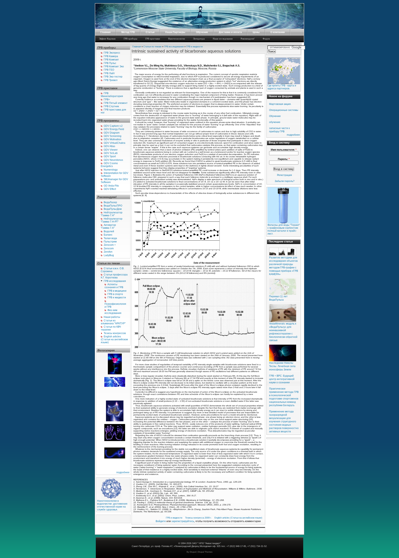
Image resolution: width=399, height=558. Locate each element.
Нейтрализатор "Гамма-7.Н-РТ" (111, 220)
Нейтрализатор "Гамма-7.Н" (111, 214)
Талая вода (110, 238)
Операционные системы (283, 110)
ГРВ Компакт (111, 59)
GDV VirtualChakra (114, 142)
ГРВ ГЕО (109, 69)
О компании (277, 32)
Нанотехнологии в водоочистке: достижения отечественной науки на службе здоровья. (112, 505)
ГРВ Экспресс (112, 52)
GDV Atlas (109, 146)
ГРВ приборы (130, 38)
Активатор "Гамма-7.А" (108, 226)
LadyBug (109, 255)
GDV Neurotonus (113, 160)
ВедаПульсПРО (113, 205)
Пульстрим (110, 241)
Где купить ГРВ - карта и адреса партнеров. (281, 87)
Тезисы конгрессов (115, 333)
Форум (266, 38)
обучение (274, 122)
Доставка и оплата (230, 32)
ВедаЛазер (110, 202)
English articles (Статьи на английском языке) (114, 339)
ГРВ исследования (115, 281)
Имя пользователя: (284, 149)
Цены (256, 32)
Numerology (111, 169)
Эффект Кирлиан (107, 38)
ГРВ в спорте (115, 294)
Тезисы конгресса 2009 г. (198, 517)
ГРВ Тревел (110, 80)
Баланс (108, 234)
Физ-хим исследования (113, 312)
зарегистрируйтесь (182, 521)
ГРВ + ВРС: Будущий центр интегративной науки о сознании (281, 379)
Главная (105, 32)
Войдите (161, 521)
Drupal (193, 552)
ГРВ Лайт (109, 73)
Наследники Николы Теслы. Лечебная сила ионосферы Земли (282, 366)
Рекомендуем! (248, 38)
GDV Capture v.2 (113, 125)
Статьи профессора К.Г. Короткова (114, 276)
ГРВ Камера (111, 56)
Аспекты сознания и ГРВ (114, 286)
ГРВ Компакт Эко (114, 66)
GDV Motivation (112, 139)
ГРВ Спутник (111, 106)
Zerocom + (110, 244)
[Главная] (199, 27)
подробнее (122, 472)
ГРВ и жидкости (116, 297)
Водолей (109, 231)
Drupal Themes (205, 552)
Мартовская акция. (280, 104)
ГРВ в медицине (117, 290)
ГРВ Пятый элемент (116, 103)
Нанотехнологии (176, 38)
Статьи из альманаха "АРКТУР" (113, 322)
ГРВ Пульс (110, 63)
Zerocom (109, 248)
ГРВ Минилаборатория (112, 95)
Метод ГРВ (128, 32)
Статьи (150, 32)
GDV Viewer (111, 149)
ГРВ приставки (152, 38)
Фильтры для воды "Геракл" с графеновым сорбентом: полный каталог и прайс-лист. (283, 229)
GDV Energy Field (114, 129)
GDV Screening (112, 136)
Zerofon (108, 251)
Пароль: (284, 159)
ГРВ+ (107, 99)
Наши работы (112, 317)
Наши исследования (223, 38)
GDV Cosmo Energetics (109, 165)
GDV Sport (110, 156)
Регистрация (284, 175)
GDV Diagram (111, 132)
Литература (199, 38)
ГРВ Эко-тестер (113, 76)
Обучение (202, 32)
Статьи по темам (152, 46)
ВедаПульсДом (113, 209)
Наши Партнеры (175, 32)
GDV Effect (110, 189)
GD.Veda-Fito (111, 185)
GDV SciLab (111, 153)
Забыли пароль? (284, 181)
